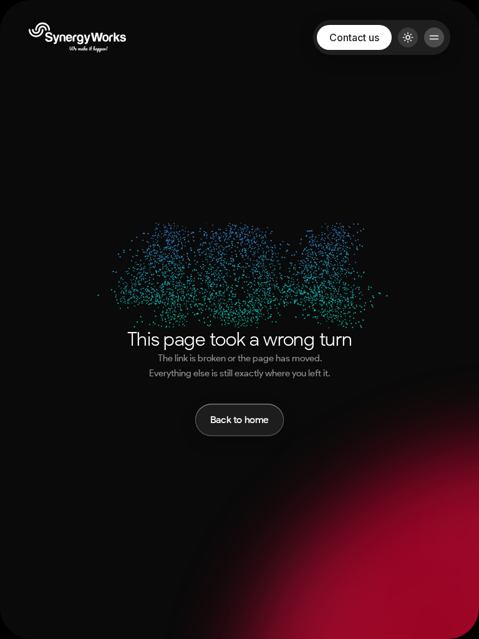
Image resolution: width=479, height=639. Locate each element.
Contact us (354, 37)
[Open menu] (434, 37)
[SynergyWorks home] (77, 37)
